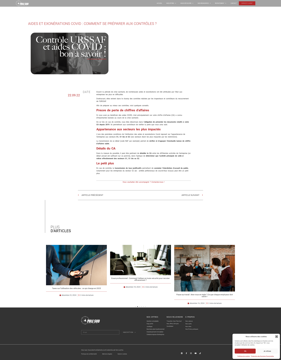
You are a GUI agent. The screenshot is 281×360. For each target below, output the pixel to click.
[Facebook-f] (186, 353)
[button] (277, 336)
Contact (234, 3)
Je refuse (267, 351)
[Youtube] (195, 353)
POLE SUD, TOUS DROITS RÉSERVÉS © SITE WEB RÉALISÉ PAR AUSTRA (102, 350)
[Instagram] (191, 353)
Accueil (159, 3)
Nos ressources (203, 3)
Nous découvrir (185, 3)
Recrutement (219, 3)
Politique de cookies (243, 356)
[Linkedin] (182, 353)
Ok (245, 351)
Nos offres (170, 3)
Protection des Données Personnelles (262, 356)
